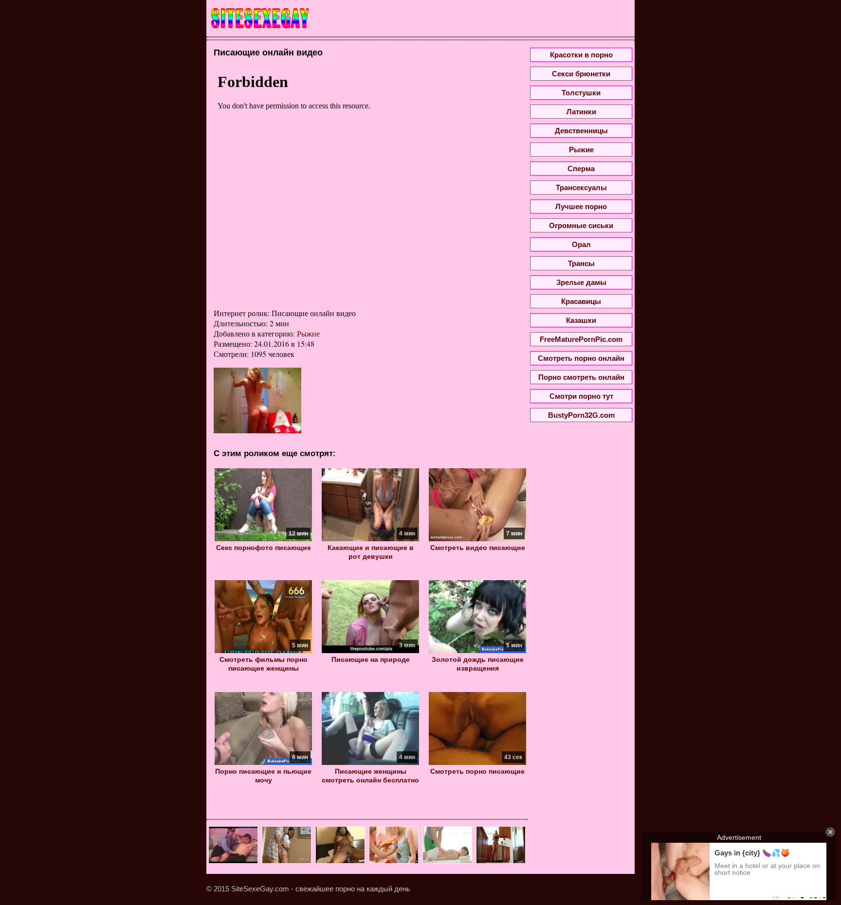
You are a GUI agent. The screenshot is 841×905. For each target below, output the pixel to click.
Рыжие (308, 333)
